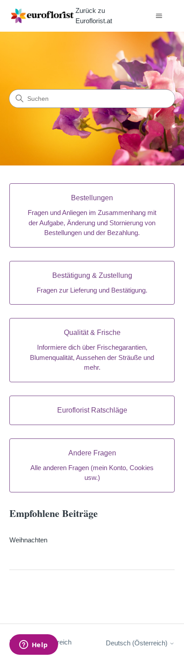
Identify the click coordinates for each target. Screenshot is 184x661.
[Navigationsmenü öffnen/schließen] (159, 16)
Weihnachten (28, 540)
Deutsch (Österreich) (137, 643)
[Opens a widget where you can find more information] (33, 645)
